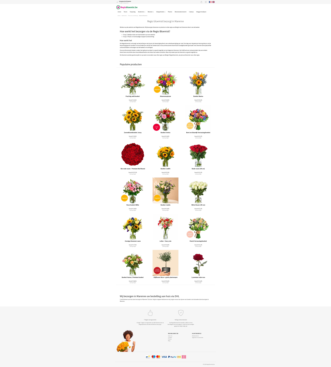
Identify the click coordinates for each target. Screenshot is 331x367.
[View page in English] (213, 1)
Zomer (119, 12)
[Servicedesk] (206, 1)
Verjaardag (133, 12)
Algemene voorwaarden (197, 337)
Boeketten (141, 12)
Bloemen (150, 12)
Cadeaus (191, 12)
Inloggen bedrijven (201, 12)
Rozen (125, 12)
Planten (170, 12)
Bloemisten (124, 15)
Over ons (170, 336)
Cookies (170, 337)
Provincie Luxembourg (133, 15)
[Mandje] (201, 1)
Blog (169, 340)
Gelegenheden (160, 12)
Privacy (170, 339)
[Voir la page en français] (210, 1)
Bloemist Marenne (143, 15)
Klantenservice (195, 336)
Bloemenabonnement (180, 12)
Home (119, 15)
